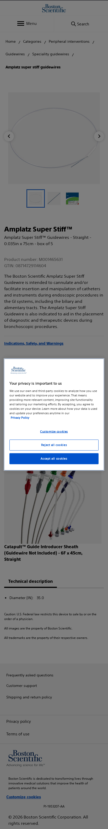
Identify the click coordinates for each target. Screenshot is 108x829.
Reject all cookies (54, 445)
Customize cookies (54, 431)
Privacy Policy (20, 418)
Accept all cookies (54, 458)
